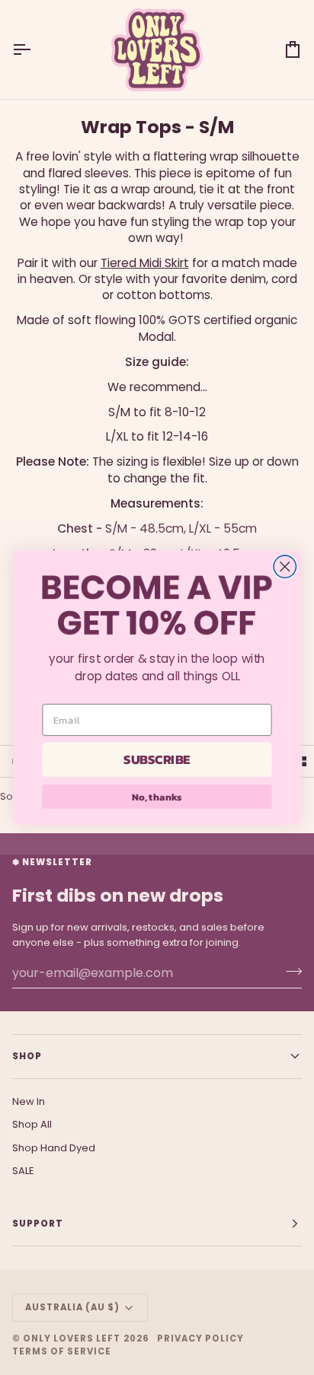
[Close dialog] (285, 566)
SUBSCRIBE (156, 759)
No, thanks (157, 796)
